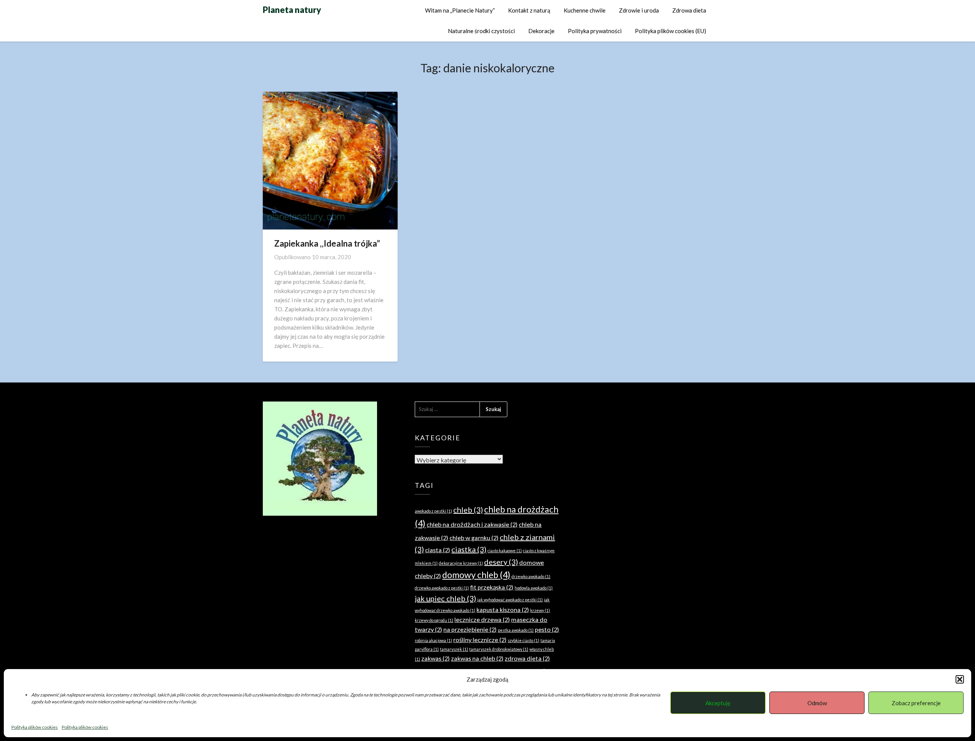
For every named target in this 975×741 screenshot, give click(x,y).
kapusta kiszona (502, 609)
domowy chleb (476, 574)
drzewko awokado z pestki (442, 587)
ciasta (437, 549)
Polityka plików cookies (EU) (670, 30)
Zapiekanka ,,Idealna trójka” (327, 243)
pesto (547, 629)
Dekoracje (541, 30)
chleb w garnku (474, 537)
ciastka (468, 549)
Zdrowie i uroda (639, 10)
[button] (960, 679)
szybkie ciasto (523, 640)
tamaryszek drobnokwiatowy (498, 649)
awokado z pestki (433, 510)
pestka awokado (516, 630)
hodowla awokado (534, 587)
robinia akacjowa (433, 640)
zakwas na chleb (477, 658)
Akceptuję (717, 703)
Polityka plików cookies (34, 727)
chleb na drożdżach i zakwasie (472, 524)
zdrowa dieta (527, 658)
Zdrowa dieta (689, 10)
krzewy (540, 610)
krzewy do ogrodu (434, 620)
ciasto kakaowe (505, 550)
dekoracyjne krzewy (461, 563)
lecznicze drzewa (482, 619)
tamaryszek (454, 649)
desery (501, 561)
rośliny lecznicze (480, 639)
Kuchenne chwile (585, 10)
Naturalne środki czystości (481, 30)
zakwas (435, 658)
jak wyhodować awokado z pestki (510, 599)
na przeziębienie (470, 629)
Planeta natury (292, 10)
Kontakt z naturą (529, 10)
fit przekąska (491, 587)
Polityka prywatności (595, 30)
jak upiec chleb (445, 598)
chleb (468, 509)
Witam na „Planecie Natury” (460, 10)
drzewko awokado (530, 576)
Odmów (817, 703)
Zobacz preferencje (916, 703)
